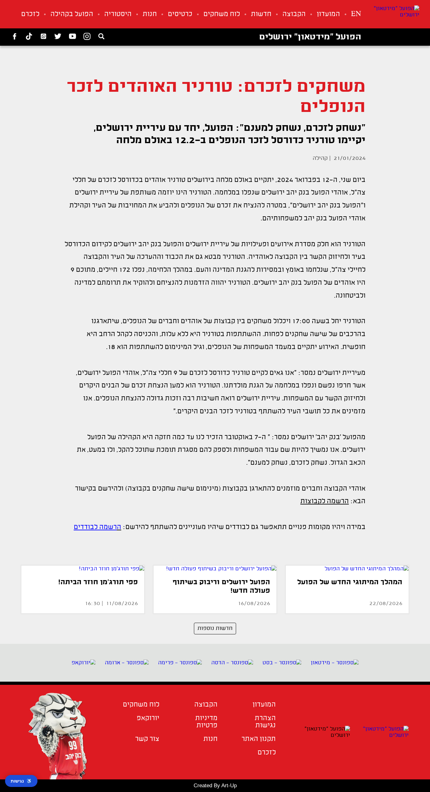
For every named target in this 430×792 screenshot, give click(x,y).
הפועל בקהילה (71, 14)
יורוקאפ (148, 718)
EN (356, 14)
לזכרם (30, 14)
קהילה (320, 158)
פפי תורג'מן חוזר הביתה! (98, 582)
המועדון (328, 14)
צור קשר (147, 739)
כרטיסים (180, 14)
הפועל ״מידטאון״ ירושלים (310, 37)
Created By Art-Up (215, 786)
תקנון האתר (258, 739)
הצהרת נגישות (265, 722)
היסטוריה (118, 14)
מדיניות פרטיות (206, 722)
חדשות (261, 14)
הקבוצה (294, 14)
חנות (150, 14)
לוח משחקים (221, 14)
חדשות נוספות (215, 628)
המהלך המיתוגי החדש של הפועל (349, 582)
